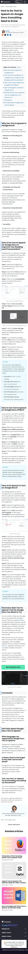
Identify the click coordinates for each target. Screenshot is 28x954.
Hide (19, 67)
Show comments (14, 824)
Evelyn (13, 812)
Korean (4, 646)
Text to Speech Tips (11, 6)
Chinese (4, 748)
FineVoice (21, 620)
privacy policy (9, 944)
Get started (18, 2)
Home (2, 6)
